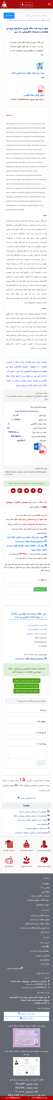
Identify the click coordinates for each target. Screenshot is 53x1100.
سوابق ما (46, 883)
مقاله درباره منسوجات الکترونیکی (36, 633)
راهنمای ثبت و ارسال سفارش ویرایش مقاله (30, 816)
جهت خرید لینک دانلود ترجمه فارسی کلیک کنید (25, 537)
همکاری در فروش (42, 955)
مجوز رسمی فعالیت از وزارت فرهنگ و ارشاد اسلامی (26, 1026)
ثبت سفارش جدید (27, 798)
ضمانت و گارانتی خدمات (39, 896)
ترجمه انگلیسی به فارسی (40, 915)
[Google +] (19, 490)
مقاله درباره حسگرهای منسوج (37, 629)
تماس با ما (45, 887)
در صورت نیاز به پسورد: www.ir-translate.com (27, 99)
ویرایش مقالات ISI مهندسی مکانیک (26, 691)
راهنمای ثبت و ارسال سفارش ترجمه (33, 812)
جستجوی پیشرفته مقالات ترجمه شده (29, 541)
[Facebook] (33, 490)
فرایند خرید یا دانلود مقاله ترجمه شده (32, 820)
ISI (16, 785)
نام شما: (43, 710)
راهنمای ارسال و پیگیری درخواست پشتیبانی (31, 832)
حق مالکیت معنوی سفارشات (36, 828)
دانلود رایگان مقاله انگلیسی (34, 95)
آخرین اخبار (44, 942)
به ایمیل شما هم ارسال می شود (33, 524)
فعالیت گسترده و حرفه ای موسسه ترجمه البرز (26, 1080)
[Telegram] (39, 490)
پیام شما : (42, 744)
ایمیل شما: (42, 732)
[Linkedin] (13, 490)
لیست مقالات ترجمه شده (41, 20)
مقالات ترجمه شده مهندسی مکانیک (20, 20)
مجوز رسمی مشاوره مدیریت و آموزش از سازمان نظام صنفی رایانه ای (26, 1053)
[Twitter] (26, 490)
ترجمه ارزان (45, 932)
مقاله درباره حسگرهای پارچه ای (37, 625)
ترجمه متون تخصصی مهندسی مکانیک (26, 680)
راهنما (26, 806)
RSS (44, 947)
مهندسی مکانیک (21, 502)
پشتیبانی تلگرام (27, 1018)
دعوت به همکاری (42, 905)
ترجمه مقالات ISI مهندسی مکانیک (27, 685)
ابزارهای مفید (42, 824)
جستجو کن (9, 15)
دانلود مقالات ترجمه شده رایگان (37, 923)
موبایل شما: (41, 721)
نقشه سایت (44, 964)
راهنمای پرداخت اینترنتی (39, 951)
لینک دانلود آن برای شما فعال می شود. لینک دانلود (30, 519)
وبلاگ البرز (45, 892)
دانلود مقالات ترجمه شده (39, 919)
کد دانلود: (43, 580)
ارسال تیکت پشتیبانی (27, 1013)
